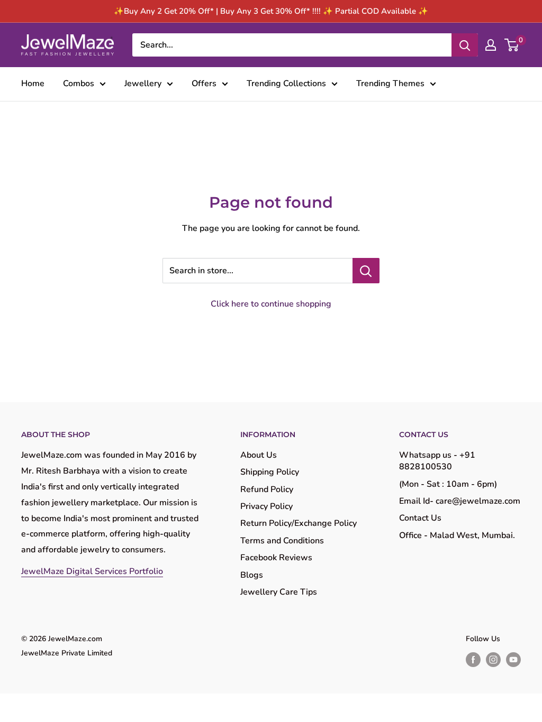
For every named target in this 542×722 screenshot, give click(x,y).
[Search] (464, 45)
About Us (258, 455)
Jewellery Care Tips (278, 592)
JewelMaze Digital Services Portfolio (92, 571)
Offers (204, 83)
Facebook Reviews (276, 557)
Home (32, 83)
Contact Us (420, 518)
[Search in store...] (366, 270)
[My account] (490, 45)
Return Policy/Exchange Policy (298, 523)
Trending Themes (390, 83)
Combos (78, 83)
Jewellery (142, 83)
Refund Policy (266, 489)
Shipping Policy (269, 472)
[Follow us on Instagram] (493, 659)
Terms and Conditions (282, 541)
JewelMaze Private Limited (66, 653)
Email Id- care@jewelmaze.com (459, 501)
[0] (512, 45)
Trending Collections (286, 83)
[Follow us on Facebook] (473, 659)
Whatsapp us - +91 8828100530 (437, 461)
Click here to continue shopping (271, 304)
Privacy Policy (266, 506)
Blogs (251, 575)
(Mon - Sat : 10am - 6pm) (448, 484)
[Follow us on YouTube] (513, 659)
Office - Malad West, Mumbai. (457, 535)
